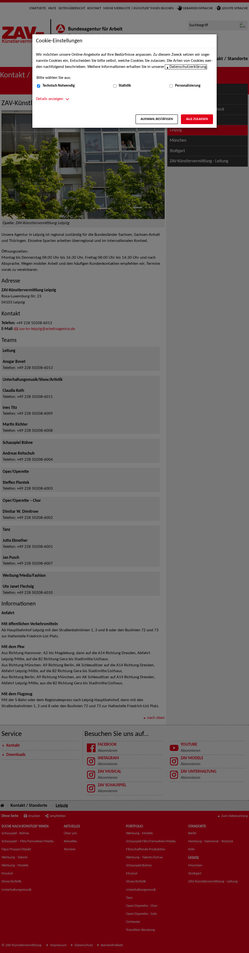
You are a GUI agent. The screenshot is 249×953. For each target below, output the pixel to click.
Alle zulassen (197, 119)
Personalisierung (187, 86)
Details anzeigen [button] (49, 99)
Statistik (125, 86)
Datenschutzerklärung (187, 67)
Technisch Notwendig (59, 86)
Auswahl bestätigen (157, 119)
